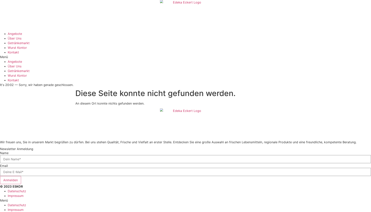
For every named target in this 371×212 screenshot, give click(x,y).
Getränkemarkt (19, 43)
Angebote (15, 34)
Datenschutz (17, 191)
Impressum (16, 196)
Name (4, 152)
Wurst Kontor (17, 48)
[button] (185, 57)
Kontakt (13, 52)
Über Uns (14, 38)
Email (4, 165)
